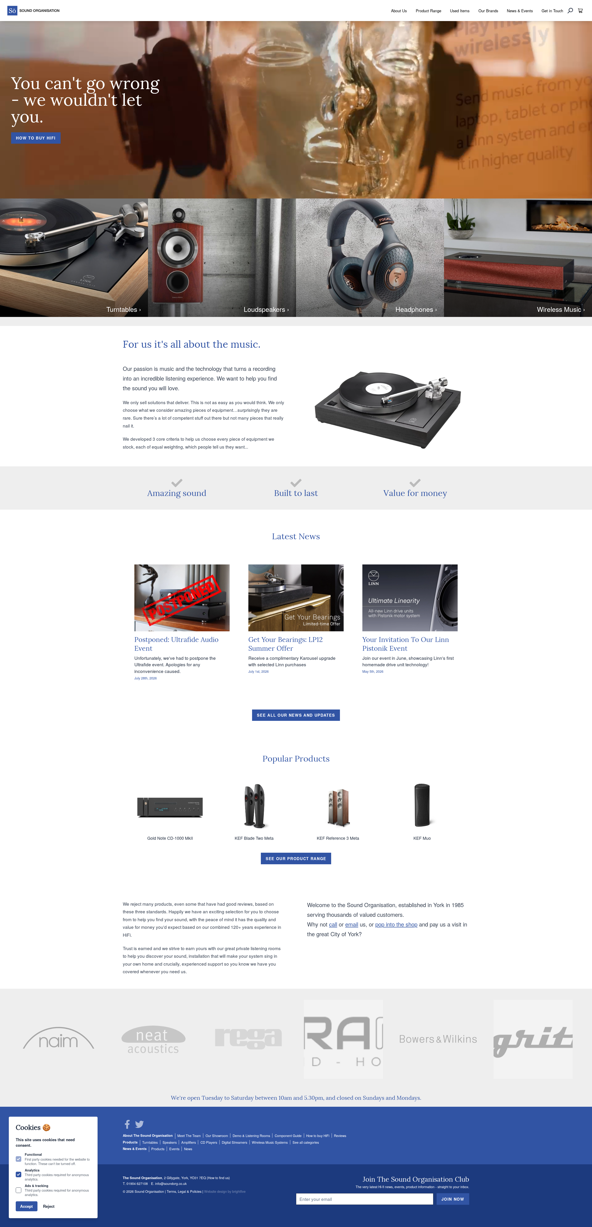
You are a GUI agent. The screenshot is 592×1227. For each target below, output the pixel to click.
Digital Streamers (234, 1142)
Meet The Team (189, 1135)
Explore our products (45, 146)
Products (130, 1142)
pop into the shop (396, 924)
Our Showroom (217, 1135)
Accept (26, 1206)
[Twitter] (139, 1124)
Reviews (340, 1135)
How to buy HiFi (317, 1135)
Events (174, 1148)
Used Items (459, 10)
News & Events (520, 10)
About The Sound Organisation (148, 1135)
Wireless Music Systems (270, 1142)
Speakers (170, 1142)
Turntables (150, 1142)
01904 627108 (137, 1183)
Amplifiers (188, 1142)
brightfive (239, 1191)
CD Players (208, 1142)
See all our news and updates (296, 715)
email (351, 924)
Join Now (452, 1199)
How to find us (218, 1177)
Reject (49, 1206)
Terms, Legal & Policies (184, 1191)
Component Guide (288, 1135)
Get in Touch (552, 10)
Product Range (428, 10)
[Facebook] (127, 1124)
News (188, 1148)
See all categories (306, 1142)
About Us (399, 10)
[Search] (570, 10)
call (333, 924)
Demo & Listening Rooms (251, 1135)
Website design (215, 1191)
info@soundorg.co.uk (171, 1183)
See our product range (296, 858)
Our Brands (488, 10)
